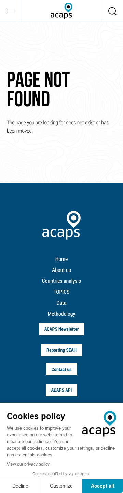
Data (62, 302)
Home (61, 259)
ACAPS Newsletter (61, 329)
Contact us (62, 369)
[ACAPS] (61, 11)
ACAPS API (61, 390)
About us (61, 270)
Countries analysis (61, 281)
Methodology (62, 313)
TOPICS (62, 292)
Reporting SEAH (61, 350)
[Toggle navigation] (11, 11)
